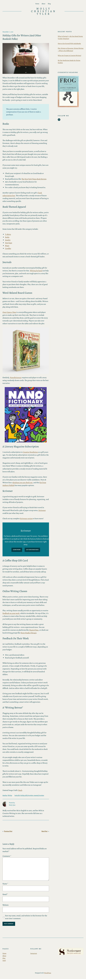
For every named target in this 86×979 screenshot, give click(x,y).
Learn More (17, 549)
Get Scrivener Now (32, 549)
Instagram (33, 953)
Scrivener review (26, 518)
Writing (10, 795)
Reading (5, 795)
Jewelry (7, 240)
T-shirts (8, 234)
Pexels (20, 790)
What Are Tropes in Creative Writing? (69, 55)
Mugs (7, 245)
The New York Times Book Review (34, 179)
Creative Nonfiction (30, 452)
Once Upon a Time (9, 312)
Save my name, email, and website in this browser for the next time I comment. (26, 917)
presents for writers (39, 795)
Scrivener (42, 510)
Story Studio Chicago (28, 633)
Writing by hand (36, 270)
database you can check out (23, 482)
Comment (7, 856)
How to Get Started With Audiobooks (69, 43)
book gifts (17, 795)
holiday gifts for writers (26, 795)
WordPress (47, 973)
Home (4, 953)
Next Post (45, 831)
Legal (4, 960)
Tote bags (8, 243)
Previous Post (8, 831)
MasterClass (33, 630)
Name (5, 883)
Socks (7, 237)
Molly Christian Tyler (43, 11)
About (4, 956)
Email (5, 894)
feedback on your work (11, 613)
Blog (4, 958)
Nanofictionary (16, 377)
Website (6, 905)
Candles (8, 248)
